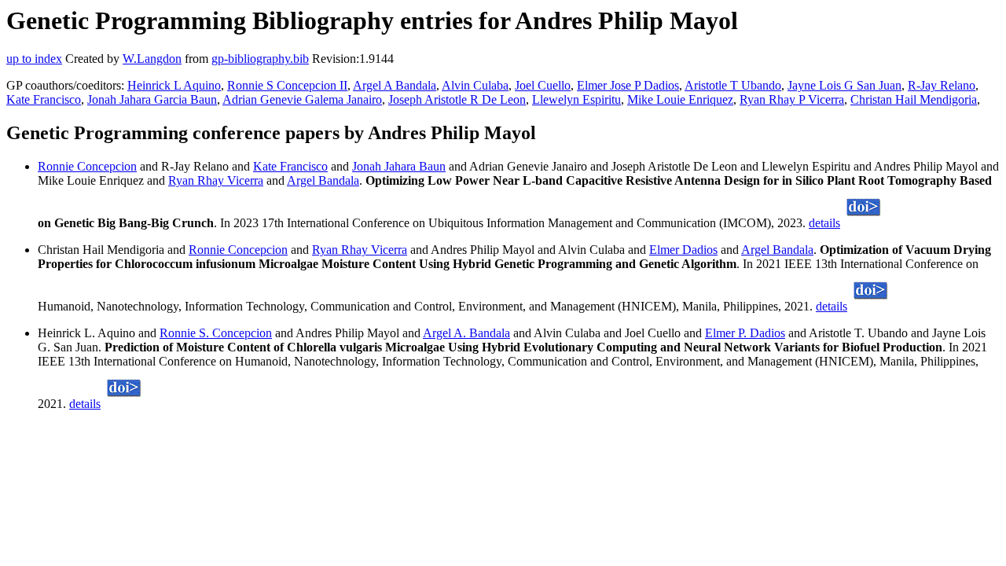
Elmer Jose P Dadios (628, 85)
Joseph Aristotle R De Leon (457, 99)
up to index (34, 58)
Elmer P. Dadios (745, 333)
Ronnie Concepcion (87, 166)
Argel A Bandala (394, 85)
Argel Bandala (323, 180)
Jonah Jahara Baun (399, 166)
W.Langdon (152, 58)
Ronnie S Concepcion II (287, 85)
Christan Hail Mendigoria (913, 99)
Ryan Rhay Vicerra (215, 180)
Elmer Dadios (683, 249)
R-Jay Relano (941, 85)
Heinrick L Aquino (174, 85)
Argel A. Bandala (466, 333)
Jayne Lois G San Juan (844, 85)
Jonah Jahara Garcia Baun (152, 99)
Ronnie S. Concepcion (216, 333)
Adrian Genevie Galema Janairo (302, 99)
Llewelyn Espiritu (576, 99)
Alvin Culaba (475, 85)
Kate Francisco (43, 99)
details (824, 223)
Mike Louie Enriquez (680, 99)
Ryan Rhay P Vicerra (792, 99)
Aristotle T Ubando (733, 85)
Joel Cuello (543, 85)
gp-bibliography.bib (260, 58)
